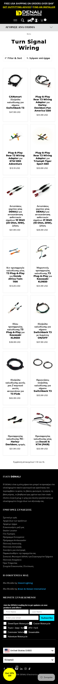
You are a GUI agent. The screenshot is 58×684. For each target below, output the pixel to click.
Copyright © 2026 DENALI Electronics (20, 674)
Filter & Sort (15, 58)
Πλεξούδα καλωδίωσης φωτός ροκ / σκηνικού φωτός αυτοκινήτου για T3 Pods (15, 386)
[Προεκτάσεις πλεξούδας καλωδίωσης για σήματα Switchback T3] (42, 363)
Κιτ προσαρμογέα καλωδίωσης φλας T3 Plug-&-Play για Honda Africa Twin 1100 (15, 274)
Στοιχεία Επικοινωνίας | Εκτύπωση (18, 566)
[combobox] (29, 650)
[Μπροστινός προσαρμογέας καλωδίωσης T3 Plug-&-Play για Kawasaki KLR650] (42, 251)
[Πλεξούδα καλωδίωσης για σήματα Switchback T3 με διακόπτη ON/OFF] (42, 307)
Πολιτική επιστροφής (12, 546)
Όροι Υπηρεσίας (10, 563)
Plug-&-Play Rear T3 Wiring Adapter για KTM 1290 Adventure (15, 158)
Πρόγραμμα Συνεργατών (13, 537)
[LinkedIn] (21, 669)
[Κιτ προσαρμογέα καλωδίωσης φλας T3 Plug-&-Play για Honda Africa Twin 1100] (15, 251)
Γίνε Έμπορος (9, 533)
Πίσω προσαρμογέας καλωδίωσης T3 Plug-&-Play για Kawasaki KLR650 (15, 330)
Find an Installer (44, 6)
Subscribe (47, 617)
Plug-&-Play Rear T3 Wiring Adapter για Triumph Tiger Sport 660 (42, 158)
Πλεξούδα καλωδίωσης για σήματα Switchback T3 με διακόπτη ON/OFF (43, 330)
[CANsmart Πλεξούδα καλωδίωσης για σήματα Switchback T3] (15, 80)
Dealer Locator (10, 530)
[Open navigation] (15, 20)
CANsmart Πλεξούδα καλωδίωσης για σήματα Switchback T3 (15, 102)
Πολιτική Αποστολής (12, 543)
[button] (9, 674)
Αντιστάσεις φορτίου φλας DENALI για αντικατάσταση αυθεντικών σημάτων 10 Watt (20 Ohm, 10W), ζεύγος (15, 216)
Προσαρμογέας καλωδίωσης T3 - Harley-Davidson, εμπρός (15, 440)
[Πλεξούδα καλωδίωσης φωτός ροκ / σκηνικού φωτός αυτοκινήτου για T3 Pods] (15, 363)
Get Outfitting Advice (17, 6)
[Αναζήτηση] (22, 20)
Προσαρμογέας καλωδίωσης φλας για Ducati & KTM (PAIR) (43, 440)
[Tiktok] (29, 669)
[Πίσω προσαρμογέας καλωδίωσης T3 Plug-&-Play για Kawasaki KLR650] (15, 307)
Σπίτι (29, 34)
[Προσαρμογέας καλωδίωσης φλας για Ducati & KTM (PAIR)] (42, 420)
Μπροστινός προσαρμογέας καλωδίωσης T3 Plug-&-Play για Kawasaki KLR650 (43, 274)
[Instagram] (25, 669)
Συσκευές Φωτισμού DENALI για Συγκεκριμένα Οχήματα (28, 556)
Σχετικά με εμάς (10, 517)
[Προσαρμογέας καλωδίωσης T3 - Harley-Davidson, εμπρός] (15, 420)
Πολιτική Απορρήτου (12, 559)
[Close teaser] (17, 667)
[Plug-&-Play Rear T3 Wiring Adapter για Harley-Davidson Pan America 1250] (42, 80)
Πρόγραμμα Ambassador (14, 540)
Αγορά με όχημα (10, 524)
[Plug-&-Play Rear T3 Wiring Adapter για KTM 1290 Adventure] (15, 136)
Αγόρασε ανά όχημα (39, 58)
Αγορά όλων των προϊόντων (15, 520)
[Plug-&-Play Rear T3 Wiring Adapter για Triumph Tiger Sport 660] (42, 136)
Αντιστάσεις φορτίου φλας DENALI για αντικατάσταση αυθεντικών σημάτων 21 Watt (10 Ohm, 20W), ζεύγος (42, 216)
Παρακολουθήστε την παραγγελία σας (19, 553)
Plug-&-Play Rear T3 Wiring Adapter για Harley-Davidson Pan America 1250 (42, 103)
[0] (30, 20)
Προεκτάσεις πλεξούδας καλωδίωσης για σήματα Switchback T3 (43, 385)
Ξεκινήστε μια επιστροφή (14, 550)
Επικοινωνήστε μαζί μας (13, 527)
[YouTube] (16, 669)
